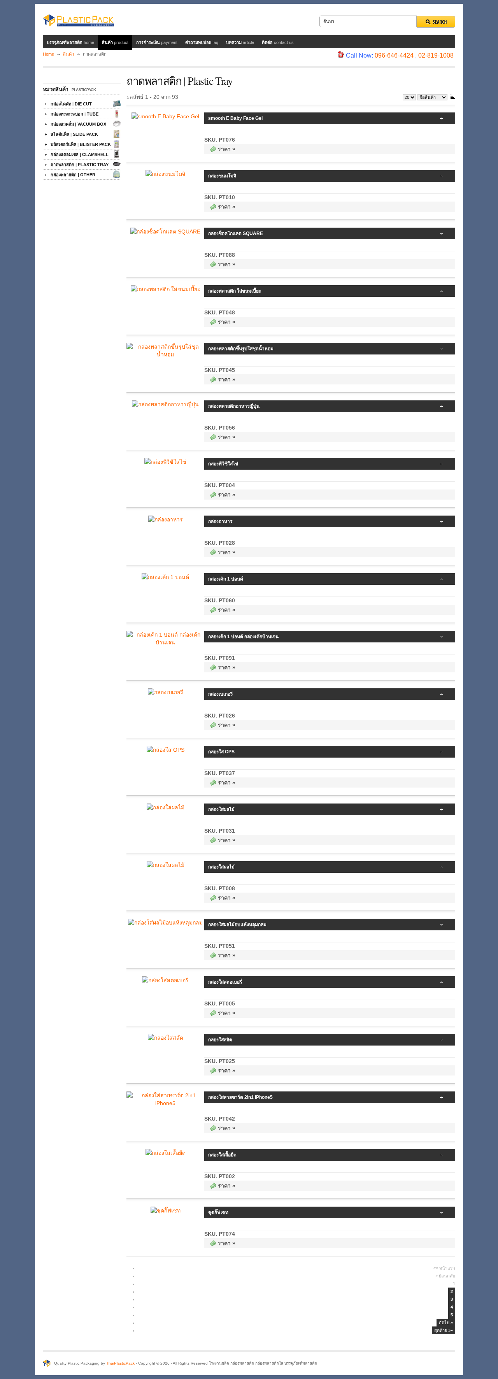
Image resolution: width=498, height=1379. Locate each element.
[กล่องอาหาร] (165, 519)
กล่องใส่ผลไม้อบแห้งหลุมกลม (237, 924)
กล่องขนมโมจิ (222, 176)
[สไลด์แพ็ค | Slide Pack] (117, 134)
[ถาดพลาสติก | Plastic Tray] (117, 164)
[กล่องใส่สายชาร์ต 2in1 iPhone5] (165, 1103)
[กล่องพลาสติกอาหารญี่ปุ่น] (165, 404)
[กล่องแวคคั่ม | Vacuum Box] (117, 124)
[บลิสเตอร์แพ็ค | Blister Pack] (117, 144)
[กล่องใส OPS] (165, 750)
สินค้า (115, 42)
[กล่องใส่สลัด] (165, 1038)
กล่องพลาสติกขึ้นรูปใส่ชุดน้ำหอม (241, 348)
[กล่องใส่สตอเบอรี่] (165, 980)
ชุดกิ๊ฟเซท (218, 1212)
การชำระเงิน (156, 42)
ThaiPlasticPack (120, 1363)
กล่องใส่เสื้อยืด (222, 1155)
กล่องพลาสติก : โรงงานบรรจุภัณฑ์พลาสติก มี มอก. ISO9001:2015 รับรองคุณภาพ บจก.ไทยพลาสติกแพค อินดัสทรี (78, 19)
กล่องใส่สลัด (220, 1039)
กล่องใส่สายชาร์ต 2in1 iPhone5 (240, 1097)
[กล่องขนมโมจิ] (165, 174)
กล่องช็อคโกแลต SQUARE (235, 233)
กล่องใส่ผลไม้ (221, 809)
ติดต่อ (278, 42)
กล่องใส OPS (221, 751)
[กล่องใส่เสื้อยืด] (166, 1153)
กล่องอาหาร (220, 521)
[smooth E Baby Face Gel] (165, 116)
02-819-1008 (436, 55)
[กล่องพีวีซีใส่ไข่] (165, 462)
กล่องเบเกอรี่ (220, 694)
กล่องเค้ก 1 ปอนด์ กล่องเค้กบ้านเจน (243, 636)
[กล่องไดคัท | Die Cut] (117, 103)
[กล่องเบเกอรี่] (165, 692)
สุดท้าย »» (443, 1330)
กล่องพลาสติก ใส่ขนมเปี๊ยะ (234, 291)
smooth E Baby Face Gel (235, 118)
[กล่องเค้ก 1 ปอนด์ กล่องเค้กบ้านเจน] (165, 642)
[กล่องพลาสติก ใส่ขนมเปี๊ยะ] (165, 289)
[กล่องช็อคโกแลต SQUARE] (165, 231)
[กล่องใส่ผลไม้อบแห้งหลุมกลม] (165, 922)
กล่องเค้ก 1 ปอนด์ (225, 579)
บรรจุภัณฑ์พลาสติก (70, 42)
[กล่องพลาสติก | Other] (117, 174)
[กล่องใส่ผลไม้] (165, 807)
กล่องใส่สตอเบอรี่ (225, 982)
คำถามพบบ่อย (201, 42)
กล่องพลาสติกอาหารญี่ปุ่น (234, 406)
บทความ (240, 42)
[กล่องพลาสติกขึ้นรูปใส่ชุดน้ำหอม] (165, 354)
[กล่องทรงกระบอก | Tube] (117, 114)
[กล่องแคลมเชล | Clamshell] (117, 154)
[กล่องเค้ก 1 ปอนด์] (165, 577)
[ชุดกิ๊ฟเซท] (166, 1210)
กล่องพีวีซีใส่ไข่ (223, 464)
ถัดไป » (446, 1322)
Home (48, 54)
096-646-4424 (394, 55)
